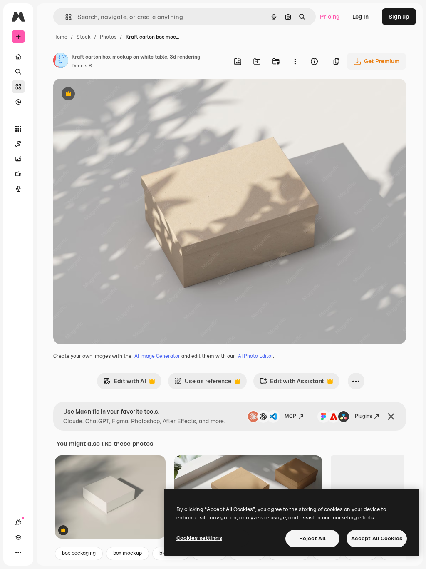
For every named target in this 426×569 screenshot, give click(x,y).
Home (60, 37)
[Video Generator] (18, 173)
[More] (18, 552)
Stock (84, 37)
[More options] (295, 61)
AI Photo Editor (255, 356)
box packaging (79, 553)
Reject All (312, 538)
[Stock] (18, 86)
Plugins (363, 416)
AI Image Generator (157, 356)
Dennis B (82, 65)
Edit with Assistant (292, 383)
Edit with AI (124, 383)
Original (106, 95)
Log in (360, 16)
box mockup (127, 553)
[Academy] (18, 537)
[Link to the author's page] (60, 61)
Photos (108, 37)
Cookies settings (199, 538)
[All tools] (18, 128)
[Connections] (18, 522)
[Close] (391, 417)
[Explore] (18, 101)
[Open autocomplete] (65, 17)
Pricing (330, 16)
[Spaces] (18, 143)
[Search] (18, 71)
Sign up (399, 16)
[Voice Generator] (18, 188)
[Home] (18, 56)
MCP (290, 416)
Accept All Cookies (376, 538)
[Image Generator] (18, 158)
